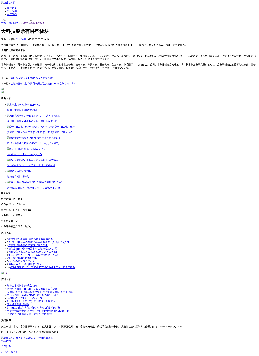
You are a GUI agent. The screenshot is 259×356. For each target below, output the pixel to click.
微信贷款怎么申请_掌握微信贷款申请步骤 (30, 239)
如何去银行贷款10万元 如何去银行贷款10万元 (32, 248)
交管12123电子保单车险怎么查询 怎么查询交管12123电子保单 (40, 292)
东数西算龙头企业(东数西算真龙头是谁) (32, 78)
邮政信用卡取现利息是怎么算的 (25, 264)
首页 (3, 23)
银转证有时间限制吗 (18, 304)
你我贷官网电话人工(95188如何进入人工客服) (32, 251)
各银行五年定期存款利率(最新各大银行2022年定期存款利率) (43, 83)
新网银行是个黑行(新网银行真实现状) (28, 245)
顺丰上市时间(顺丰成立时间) (22, 285)
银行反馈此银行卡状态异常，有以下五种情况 (31, 301)
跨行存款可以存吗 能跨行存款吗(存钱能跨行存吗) (33, 307)
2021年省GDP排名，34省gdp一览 (24, 298)
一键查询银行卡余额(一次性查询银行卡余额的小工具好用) (38, 310)
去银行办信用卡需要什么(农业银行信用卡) (29, 314)
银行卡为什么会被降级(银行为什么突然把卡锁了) (33, 295)
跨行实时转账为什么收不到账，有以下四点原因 (32, 288)
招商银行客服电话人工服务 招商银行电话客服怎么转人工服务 (42, 267)
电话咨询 (6, 341)
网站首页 (12, 8)
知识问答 (12, 11)
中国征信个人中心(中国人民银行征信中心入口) (33, 255)
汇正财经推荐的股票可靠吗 (22, 258)
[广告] (4, 273)
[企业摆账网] (8, 2)
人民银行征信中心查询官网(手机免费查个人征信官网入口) (39, 242)
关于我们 (12, 14)
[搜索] (31, 20)
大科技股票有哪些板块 (33, 23)
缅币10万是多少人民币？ (21, 261)
